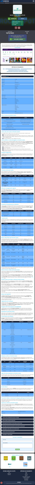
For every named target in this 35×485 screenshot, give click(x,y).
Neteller (26, 474)
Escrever (17, 449)
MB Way (26, 475)
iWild (9, 472)
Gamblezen (9, 473)
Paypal (26, 473)
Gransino (9, 474)
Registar (22, 18)
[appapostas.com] (4, 1)
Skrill (26, 472)
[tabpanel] (17, 56)
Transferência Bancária (26, 476)
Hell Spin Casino (9, 155)
